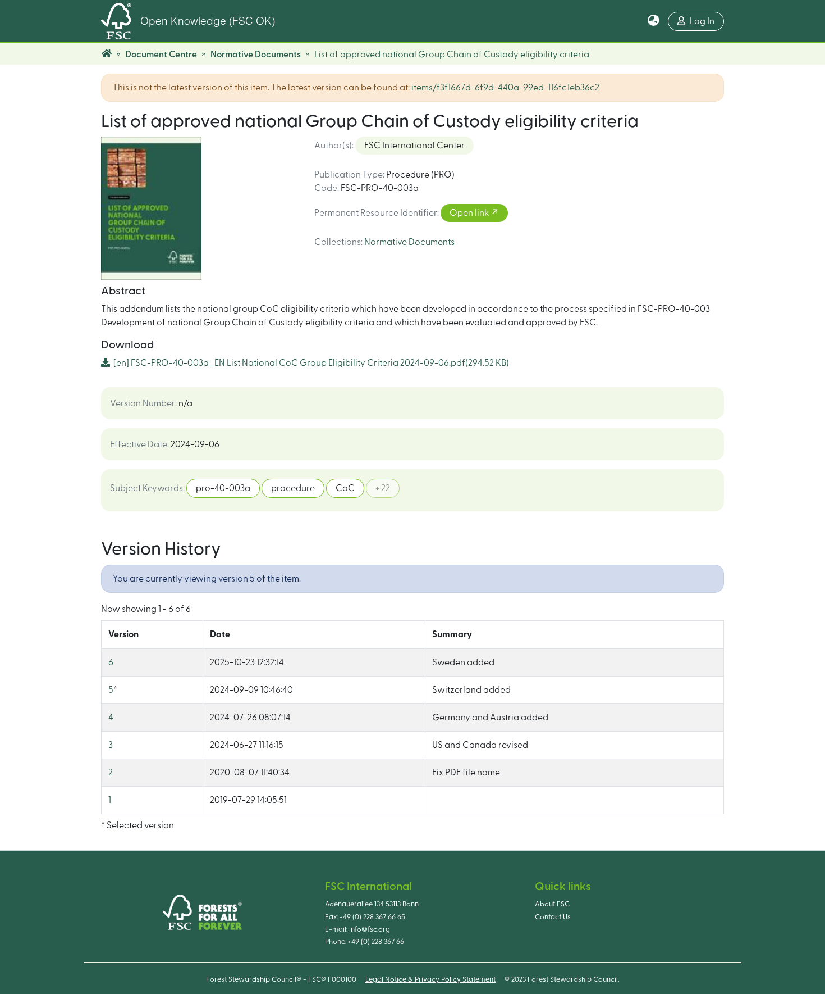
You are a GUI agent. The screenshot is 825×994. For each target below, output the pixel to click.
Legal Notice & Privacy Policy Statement (430, 979)
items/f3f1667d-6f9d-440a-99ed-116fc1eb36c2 (505, 87)
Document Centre (161, 54)
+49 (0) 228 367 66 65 (372, 917)
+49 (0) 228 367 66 (376, 941)
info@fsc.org (369, 929)
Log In (702, 21)
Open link (470, 212)
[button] (653, 21)
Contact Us (553, 917)
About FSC (552, 904)
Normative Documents (255, 54)
